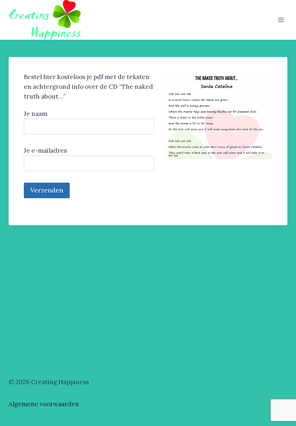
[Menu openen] (280, 19)
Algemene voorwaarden (44, 404)
